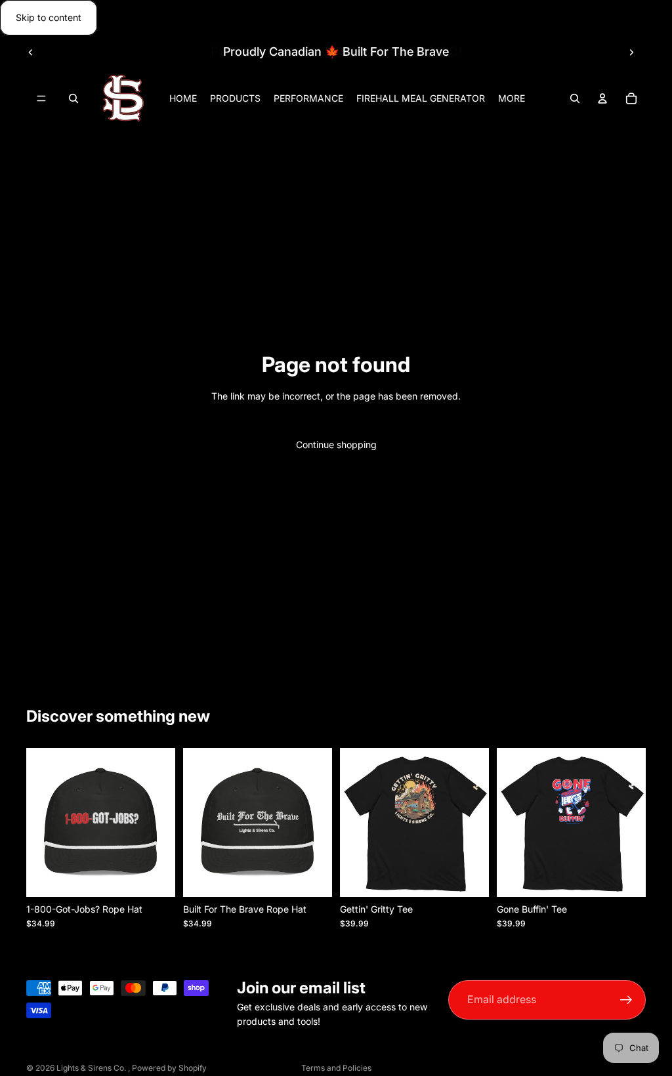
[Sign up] (626, 999)
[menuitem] (512, 98)
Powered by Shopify (169, 1068)
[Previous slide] (30, 51)
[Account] (602, 99)
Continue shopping (336, 444)
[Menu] (41, 99)
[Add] (155, 876)
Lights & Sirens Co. (92, 1068)
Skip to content (48, 17)
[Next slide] (631, 51)
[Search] (73, 99)
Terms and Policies (336, 1068)
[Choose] (468, 876)
